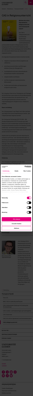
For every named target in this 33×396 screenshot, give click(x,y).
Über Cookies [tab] (27, 171)
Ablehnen (16, 228)
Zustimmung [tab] (6, 171)
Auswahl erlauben (16, 223)
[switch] (29, 202)
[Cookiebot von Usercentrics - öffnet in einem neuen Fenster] (24, 167)
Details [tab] (16, 171)
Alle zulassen (16, 219)
